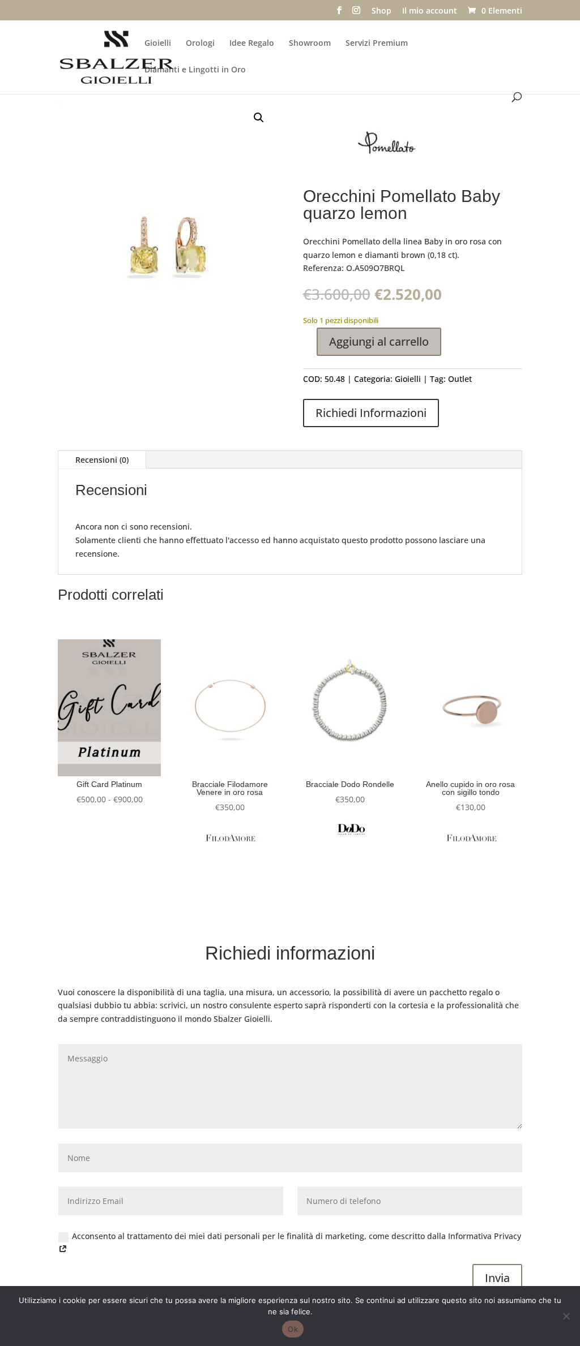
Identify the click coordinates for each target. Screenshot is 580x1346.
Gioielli (157, 43)
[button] (259, 117)
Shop (381, 11)
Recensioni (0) (102, 459)
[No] (566, 1316)
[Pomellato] (388, 147)
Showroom (310, 43)
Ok (293, 1329)
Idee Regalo (251, 43)
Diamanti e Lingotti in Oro (195, 70)
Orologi (200, 43)
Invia (497, 1277)
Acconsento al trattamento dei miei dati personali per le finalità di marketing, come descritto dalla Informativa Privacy (296, 1236)
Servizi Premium (377, 43)
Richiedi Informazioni (371, 412)
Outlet (460, 378)
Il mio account (429, 11)
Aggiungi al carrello (379, 341)
